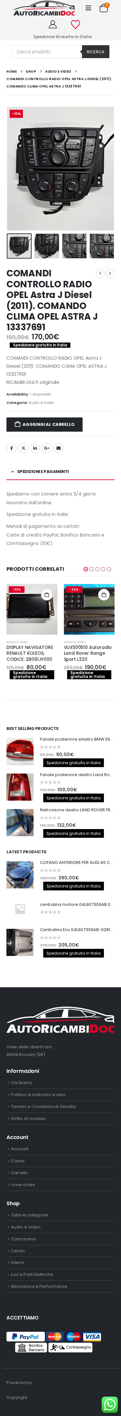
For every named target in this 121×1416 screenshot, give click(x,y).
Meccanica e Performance (39, 1286)
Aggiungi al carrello (48, 424)
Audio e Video (41, 402)
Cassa (18, 1161)
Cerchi (18, 1251)
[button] (88, 8)
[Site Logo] (44, 8)
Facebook (11, 448)
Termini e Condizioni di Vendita (43, 1106)
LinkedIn (35, 448)
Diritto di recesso (28, 1118)
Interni (17, 1262)
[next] (110, 273)
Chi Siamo (21, 1083)
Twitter (23, 448)
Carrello (19, 1173)
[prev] (100, 273)
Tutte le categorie (29, 1215)
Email (58, 448)
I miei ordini (23, 1185)
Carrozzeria (23, 1239)
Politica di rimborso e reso (38, 1095)
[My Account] (55, 24)
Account (19, 1149)
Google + (47, 448)
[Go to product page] (20, 751)
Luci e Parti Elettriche (32, 1274)
